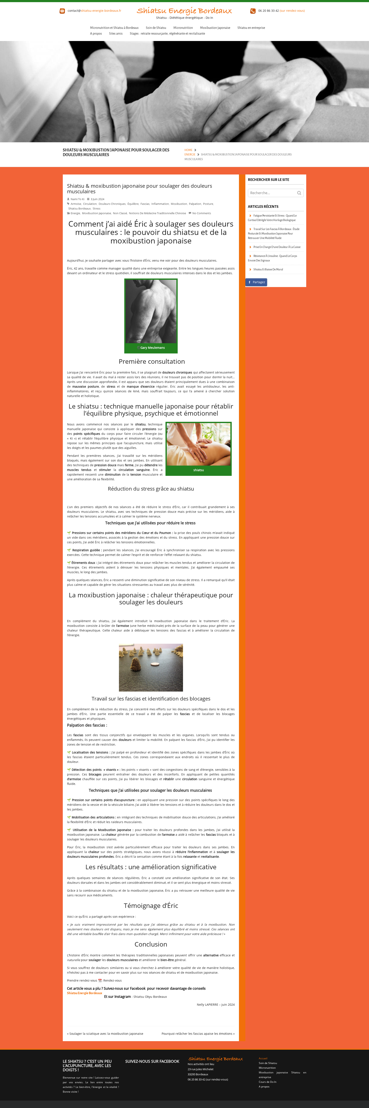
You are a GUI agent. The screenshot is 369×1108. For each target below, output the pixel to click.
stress (96, 208)
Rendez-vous (112, 980)
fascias (145, 204)
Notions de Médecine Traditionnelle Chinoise (157, 213)
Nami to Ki (77, 199)
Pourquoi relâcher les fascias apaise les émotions (197, 1034)
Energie (189, 154)
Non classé (120, 213)
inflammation (160, 204)
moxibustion (179, 204)
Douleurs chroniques (112, 204)
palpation (195, 204)
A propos (96, 34)
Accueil (263, 1058)
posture (208, 204)
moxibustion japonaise (96, 213)
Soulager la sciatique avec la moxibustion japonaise (106, 1034)
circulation (90, 204)
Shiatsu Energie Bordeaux (84, 993)
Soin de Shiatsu (156, 28)
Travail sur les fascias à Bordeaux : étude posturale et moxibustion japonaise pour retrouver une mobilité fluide (273, 233)
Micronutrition (183, 28)
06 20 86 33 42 (281, 11)
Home (188, 150)
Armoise (76, 204)
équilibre (133, 204)
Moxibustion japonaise (215, 28)
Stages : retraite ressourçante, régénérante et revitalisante (167, 34)
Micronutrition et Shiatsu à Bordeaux (114, 28)
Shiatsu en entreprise (251, 28)
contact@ (94, 11)
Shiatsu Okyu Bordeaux (150, 997)
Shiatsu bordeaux (79, 208)
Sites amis (116, 34)
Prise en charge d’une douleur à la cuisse (276, 247)
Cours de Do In (267, 1082)
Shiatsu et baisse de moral (268, 269)
